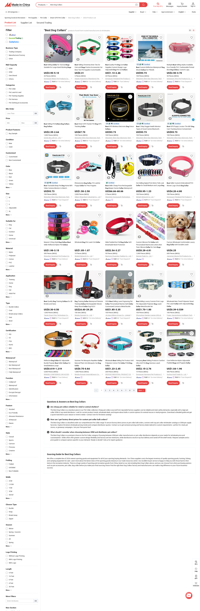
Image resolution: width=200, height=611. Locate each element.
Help (154, 12)
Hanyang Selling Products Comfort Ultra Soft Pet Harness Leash (150, 363)
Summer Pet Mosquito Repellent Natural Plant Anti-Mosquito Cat (88, 363)
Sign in (193, 6)
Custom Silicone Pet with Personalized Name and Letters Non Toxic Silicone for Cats (149, 244)
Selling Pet (56, 125)
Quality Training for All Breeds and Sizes (58, 302)
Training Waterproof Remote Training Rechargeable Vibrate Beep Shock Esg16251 (89, 303)
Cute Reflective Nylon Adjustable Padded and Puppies (178, 361)
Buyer (142, 12)
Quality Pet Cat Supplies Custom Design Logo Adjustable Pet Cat (116, 67)
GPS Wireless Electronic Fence (119, 127)
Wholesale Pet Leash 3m (87, 242)
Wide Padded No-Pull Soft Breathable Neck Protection (118, 243)
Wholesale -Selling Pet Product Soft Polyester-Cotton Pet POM (119, 363)
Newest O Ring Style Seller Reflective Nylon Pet (57, 243)
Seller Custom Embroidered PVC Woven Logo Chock (180, 184)
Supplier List (26, 22)
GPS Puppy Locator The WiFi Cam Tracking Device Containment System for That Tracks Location (180, 127)
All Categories (13, 12)
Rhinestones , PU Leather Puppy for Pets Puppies (87, 184)
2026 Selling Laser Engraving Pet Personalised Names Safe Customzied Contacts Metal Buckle (119, 304)
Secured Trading (44, 22)
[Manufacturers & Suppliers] (17, 4)
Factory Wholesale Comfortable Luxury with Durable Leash (181, 243)
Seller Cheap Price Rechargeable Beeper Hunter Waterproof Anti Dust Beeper (118, 186)
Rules (194, 12)
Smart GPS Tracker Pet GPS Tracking (88, 125)
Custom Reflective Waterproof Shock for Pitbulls (150, 68)
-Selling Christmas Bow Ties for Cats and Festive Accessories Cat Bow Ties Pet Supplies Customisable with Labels (88, 67)
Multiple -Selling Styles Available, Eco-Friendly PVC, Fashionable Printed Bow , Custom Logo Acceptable (180, 67)
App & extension (167, 12)
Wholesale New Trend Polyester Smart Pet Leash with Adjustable (180, 303)
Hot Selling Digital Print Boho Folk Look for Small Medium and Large (150, 184)
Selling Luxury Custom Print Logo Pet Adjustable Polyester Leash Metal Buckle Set (150, 303)
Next (140, 390)
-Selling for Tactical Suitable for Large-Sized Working (57, 66)
